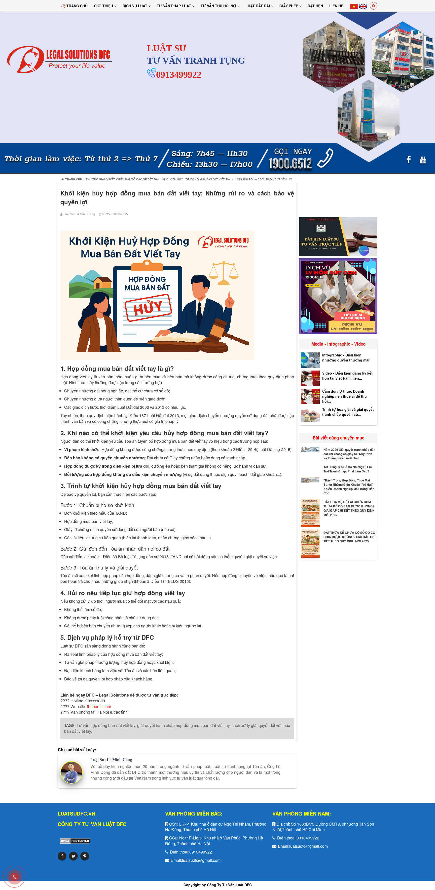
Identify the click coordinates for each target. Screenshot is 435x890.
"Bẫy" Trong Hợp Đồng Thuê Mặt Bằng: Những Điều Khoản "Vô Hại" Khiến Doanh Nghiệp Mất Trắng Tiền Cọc (348, 486)
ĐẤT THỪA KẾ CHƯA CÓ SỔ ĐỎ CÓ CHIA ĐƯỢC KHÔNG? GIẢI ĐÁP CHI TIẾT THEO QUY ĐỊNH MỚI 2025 (349, 536)
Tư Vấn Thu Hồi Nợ (219, 5)
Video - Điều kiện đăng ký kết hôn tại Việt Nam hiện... (347, 376)
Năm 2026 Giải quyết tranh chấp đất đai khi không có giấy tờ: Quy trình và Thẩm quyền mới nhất (349, 453)
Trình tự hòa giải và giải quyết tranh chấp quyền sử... (348, 412)
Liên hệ (336, 5)
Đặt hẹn (315, 5)
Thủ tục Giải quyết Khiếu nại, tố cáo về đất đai (122, 179)
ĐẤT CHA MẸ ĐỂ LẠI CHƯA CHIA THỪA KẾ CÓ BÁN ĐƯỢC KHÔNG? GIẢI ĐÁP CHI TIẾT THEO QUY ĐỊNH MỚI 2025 (349, 508)
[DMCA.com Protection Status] (74, 840)
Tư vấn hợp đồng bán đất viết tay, (106, 725)
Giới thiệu (104, 5)
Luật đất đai (258, 5)
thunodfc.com (99, 706)
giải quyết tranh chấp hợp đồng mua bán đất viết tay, (184, 725)
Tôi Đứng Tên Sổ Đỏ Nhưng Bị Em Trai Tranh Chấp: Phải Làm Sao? (347, 469)
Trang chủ (76, 5)
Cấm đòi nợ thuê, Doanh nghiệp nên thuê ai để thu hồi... (344, 396)
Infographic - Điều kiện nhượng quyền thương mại (345, 357)
